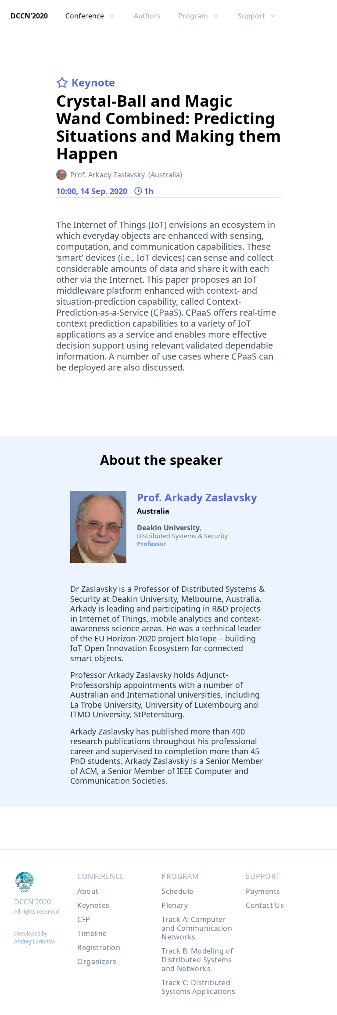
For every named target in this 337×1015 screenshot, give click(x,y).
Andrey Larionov (34, 941)
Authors (147, 16)
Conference (100, 876)
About (87, 891)
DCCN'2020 (29, 16)
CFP (83, 919)
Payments (263, 891)
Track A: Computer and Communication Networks (196, 928)
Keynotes (93, 905)
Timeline (92, 933)
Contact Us (265, 905)
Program (180, 876)
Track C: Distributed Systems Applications (198, 987)
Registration (98, 947)
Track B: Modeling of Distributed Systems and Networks (197, 959)
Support (263, 876)
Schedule (177, 891)
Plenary (174, 905)
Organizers (96, 961)
